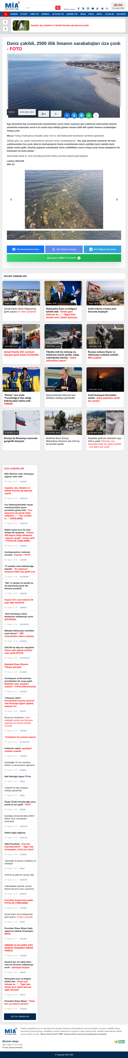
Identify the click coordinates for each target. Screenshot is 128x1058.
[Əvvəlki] (5, 22)
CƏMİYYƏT (34, 14)
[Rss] (107, 8)
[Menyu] (5, 14)
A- (56, 113)
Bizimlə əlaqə (69, 9)
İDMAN (83, 14)
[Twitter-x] (83, 8)
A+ (43, 114)
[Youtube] (93, 8)
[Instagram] (88, 8)
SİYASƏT (24, 14)
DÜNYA (99, 14)
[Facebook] (78, 8)
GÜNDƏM (14, 14)
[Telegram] (102, 8)
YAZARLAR (109, 14)
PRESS (91, 14)
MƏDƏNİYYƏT (72, 14)
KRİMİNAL (45, 14)
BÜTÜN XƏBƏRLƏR (20, 1016)
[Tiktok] (97, 8)
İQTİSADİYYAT (58, 14)
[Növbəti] (5, 28)
